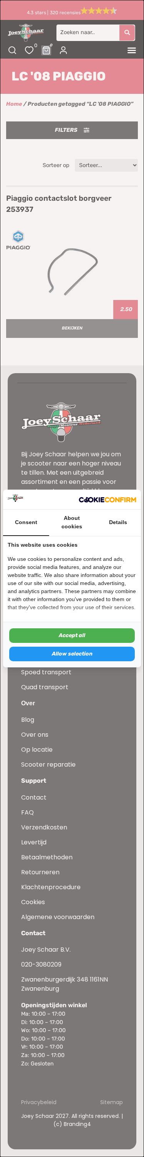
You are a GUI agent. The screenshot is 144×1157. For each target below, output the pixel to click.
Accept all (72, 635)
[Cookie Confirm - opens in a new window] (107, 499)
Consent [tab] (26, 522)
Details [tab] (118, 522)
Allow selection (72, 654)
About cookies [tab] (71, 522)
